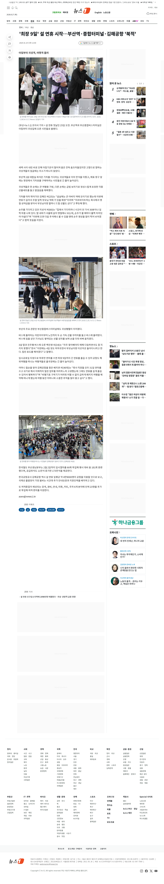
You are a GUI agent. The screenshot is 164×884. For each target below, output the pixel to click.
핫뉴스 (113, 346)
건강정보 (60, 819)
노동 (25, 765)
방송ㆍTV (76, 804)
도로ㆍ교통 (61, 827)
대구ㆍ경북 (77, 780)
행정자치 (76, 753)
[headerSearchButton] (16, 7)
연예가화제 (77, 801)
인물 (25, 774)
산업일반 (143, 753)
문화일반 (60, 813)
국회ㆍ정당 (11, 756)
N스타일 (76, 819)
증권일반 (126, 765)
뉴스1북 (142, 816)
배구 (91, 813)
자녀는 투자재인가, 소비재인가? (131, 555)
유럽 (58, 762)
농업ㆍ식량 (44, 768)
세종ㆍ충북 (77, 768)
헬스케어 (43, 807)
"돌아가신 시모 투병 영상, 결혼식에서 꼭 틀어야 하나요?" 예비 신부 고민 (133, 364)
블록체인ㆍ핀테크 (129, 774)
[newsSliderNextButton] (143, 84)
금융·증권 (127, 749)
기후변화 (60, 774)
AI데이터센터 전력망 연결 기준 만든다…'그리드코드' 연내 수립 (100, 2)
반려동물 (60, 830)
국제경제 (60, 771)
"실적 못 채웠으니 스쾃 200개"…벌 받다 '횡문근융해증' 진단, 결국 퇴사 (134, 386)
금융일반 (126, 753)
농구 (91, 816)
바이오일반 (44, 810)
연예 (112, 213)
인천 (74, 762)
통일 (91, 756)
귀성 (21, 510)
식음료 (142, 777)
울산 (74, 786)
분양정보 (10, 807)
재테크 (125, 771)
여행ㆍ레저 (61, 822)
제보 (155, 7)
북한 (108, 749)
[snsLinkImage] (141, 871)
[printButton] (9, 57)
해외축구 (93, 810)
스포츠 (113, 244)
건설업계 (10, 813)
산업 (141, 749)
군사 (108, 756)
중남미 (59, 768)
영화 (74, 807)
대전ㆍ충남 (77, 771)
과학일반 (27, 819)
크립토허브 (56, 12)
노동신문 (106, 12)
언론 (58, 816)
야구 (91, 801)
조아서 (60, 510)
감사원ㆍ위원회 (12, 759)
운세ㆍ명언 (61, 825)
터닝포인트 (143, 813)
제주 (74, 789)
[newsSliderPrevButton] (137, 84)
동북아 (59, 753)
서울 (74, 756)
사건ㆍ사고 (28, 753)
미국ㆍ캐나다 (61, 756)
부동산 (9, 797)
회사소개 (61, 849)
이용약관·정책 (91, 849)
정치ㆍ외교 (110, 753)
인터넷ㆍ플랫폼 (29, 801)
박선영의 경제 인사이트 (128, 537)
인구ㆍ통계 (44, 762)
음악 (74, 810)
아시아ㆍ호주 (61, 759)
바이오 (43, 797)
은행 (124, 759)
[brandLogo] (82, 10)
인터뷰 (75, 816)
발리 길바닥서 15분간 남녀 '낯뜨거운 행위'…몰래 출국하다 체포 (133, 353)
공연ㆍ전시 (61, 801)
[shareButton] (9, 37)
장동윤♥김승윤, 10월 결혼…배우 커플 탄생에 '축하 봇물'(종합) (126, 113)
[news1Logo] (17, 861)
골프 (91, 819)
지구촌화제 (61, 783)
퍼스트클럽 (143, 819)
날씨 (25, 771)
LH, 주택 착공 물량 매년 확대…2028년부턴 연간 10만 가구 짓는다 (49, 2)
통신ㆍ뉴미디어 (29, 804)
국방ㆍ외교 (94, 753)
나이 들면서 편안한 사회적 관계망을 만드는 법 (131, 569)
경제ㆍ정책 (44, 753)
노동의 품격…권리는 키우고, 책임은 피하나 (131, 582)
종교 (58, 807)
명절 (34, 510)
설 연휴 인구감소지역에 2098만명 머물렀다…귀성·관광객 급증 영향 (48, 597)
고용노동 (43, 765)
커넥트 (150, 7)
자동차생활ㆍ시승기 (64, 833)
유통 (141, 768)
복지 (25, 762)
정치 (9, 749)
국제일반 (60, 786)
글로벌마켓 (127, 804)
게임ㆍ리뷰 (28, 816)
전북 (74, 774)
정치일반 (10, 762)
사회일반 (27, 780)
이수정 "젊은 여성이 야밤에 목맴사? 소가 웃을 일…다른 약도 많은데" (134, 397)
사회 (25, 749)
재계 (141, 756)
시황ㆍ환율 (127, 768)
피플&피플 (60, 780)
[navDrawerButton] (8, 8)
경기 (74, 759)
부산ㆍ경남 (77, 783)
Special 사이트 (146, 797)
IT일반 (26, 810)
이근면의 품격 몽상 (126, 578)
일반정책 (10, 804)
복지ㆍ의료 (44, 801)
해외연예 (76, 813)
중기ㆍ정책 (144, 765)
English (98, 12)
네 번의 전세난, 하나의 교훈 (132, 541)
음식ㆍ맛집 (61, 836)
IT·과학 (27, 797)
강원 (74, 765)
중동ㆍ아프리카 (62, 765)
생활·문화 (61, 797)
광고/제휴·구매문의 (75, 849)
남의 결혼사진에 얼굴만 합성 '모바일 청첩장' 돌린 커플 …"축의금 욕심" (134, 375)
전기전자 (143, 759)
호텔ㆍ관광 (144, 780)
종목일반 (93, 822)
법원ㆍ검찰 (28, 756)
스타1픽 (142, 807)
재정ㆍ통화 (44, 756)
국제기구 (60, 777)
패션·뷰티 (143, 774)
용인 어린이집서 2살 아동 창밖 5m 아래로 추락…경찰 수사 (126, 124)
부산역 (41, 510)
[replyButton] (9, 43)
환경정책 (43, 771)
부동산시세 (11, 810)
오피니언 (114, 532)
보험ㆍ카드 (127, 762)
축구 (91, 807)
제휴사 (125, 797)
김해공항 (51, 510)
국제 (58, 749)
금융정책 (126, 756)
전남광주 (76, 777)
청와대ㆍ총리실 (12, 753)
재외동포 (93, 759)
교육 (25, 759)
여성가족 (27, 777)
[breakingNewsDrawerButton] (12, 7)
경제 (42, 749)
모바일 (26, 807)
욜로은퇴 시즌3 (125, 551)
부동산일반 (11, 801)
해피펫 (65, 12)
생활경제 (143, 771)
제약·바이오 (44, 804)
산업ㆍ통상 (44, 759)
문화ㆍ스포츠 (111, 765)
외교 (92, 749)
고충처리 (103, 849)
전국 (21, 27)
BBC (124, 801)
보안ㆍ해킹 (28, 813)
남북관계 (109, 768)
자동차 (142, 762)
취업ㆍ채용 (144, 783)
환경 (25, 768)
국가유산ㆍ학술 (62, 810)
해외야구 (93, 804)
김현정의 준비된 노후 (127, 564)
